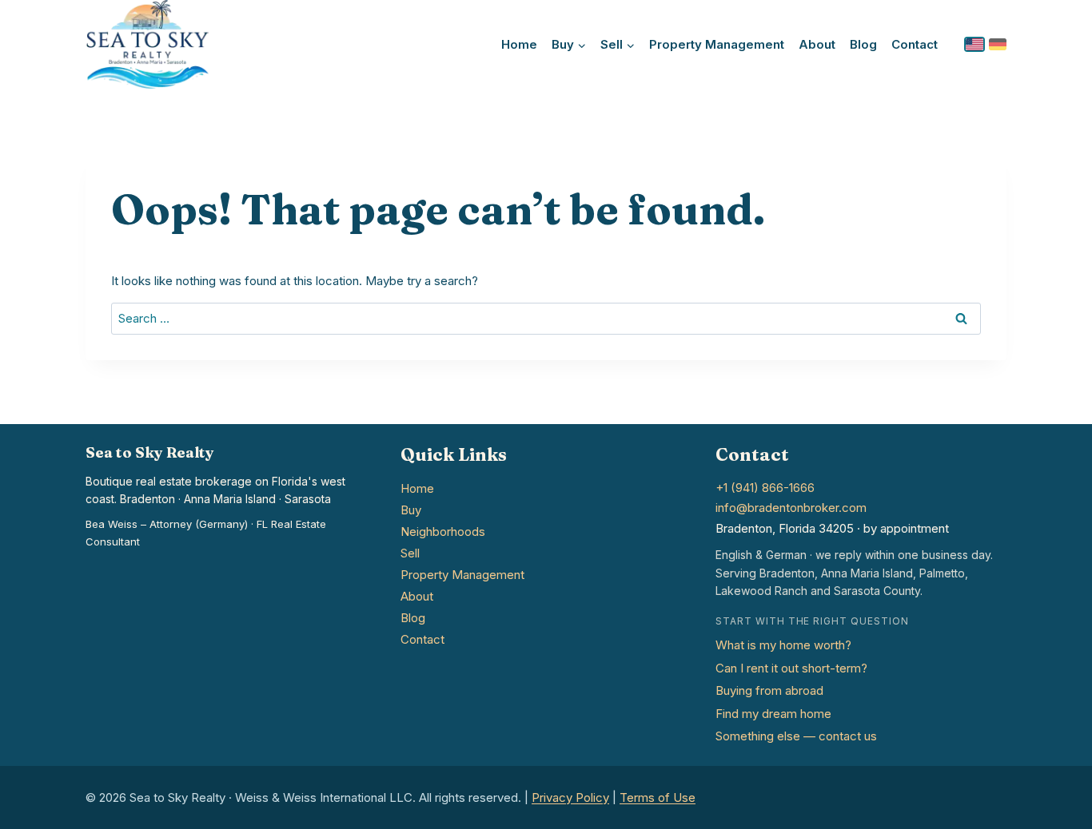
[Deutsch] (997, 44)
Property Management (716, 44)
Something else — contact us (796, 736)
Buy (411, 510)
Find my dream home (773, 713)
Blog (863, 44)
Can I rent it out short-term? (791, 668)
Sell (410, 553)
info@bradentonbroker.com (791, 507)
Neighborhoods (443, 531)
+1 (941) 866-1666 (765, 487)
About (817, 44)
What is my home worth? (783, 644)
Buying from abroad (769, 690)
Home (519, 44)
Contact (914, 44)
